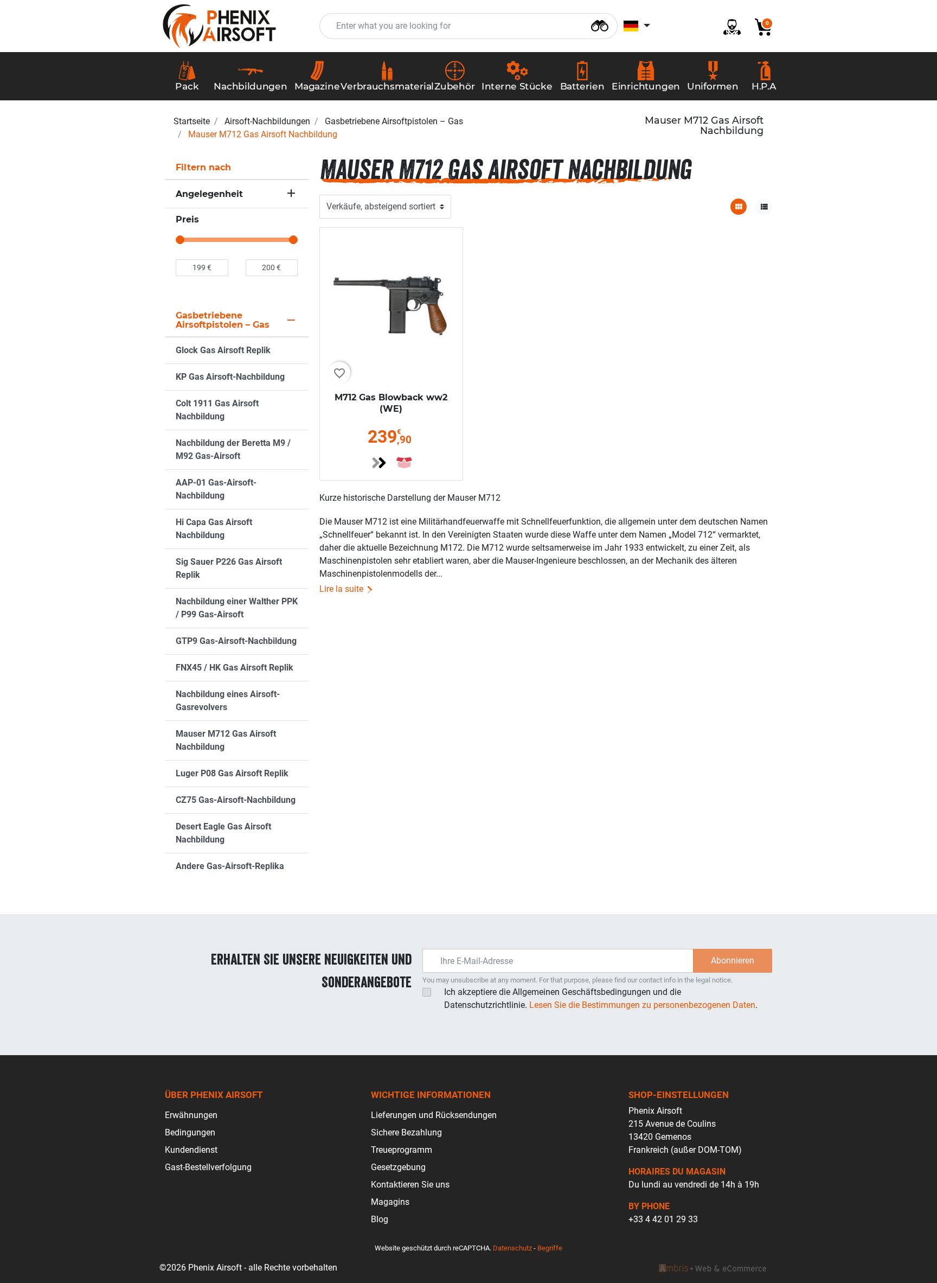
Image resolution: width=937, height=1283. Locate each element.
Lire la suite (342, 589)
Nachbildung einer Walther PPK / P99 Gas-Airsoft (237, 608)
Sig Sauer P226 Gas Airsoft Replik (229, 568)
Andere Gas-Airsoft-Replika (230, 866)
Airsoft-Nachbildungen (267, 121)
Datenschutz (512, 1248)
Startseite (192, 121)
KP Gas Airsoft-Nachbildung (230, 377)
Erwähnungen (191, 1115)
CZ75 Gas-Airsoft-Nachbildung (236, 800)
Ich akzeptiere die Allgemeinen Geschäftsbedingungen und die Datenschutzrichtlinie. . (601, 998)
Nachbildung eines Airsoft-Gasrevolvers (228, 700)
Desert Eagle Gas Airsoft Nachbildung (223, 833)
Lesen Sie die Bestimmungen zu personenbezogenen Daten (642, 1005)
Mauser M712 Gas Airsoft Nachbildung (226, 740)
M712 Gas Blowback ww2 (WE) (391, 403)
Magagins (390, 1202)
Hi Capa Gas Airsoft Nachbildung (214, 528)
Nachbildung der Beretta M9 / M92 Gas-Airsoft (233, 449)
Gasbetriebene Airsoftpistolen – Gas (394, 121)
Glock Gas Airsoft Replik (223, 350)
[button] (759, 26)
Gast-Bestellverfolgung (208, 1167)
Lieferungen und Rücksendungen (434, 1115)
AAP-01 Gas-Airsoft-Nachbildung (216, 489)
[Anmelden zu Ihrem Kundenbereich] (728, 26)
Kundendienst (191, 1150)
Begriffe (549, 1248)
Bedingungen (190, 1132)
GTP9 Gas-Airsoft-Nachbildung (236, 641)
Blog (379, 1219)
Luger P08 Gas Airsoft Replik (232, 773)
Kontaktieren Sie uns (410, 1184)
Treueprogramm (401, 1150)
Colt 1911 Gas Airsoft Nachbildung (217, 410)
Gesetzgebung (398, 1167)
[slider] (180, 239)
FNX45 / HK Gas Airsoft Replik (234, 667)
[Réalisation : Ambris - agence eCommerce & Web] (712, 1267)
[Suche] (600, 24)
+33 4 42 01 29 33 (663, 1219)
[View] (379, 462)
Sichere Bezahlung (406, 1132)
